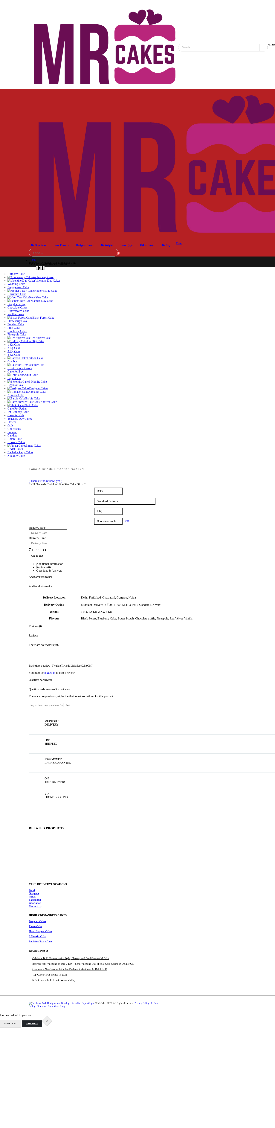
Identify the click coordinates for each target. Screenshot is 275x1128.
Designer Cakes (84, 245)
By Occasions (38, 245)
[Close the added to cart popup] (46, 1021)
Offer (179, 243)
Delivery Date (37, 527)
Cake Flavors (61, 245)
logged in (49, 672)
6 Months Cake (37, 936)
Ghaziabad (35, 902)
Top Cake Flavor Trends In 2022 (49, 974)
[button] (30, 566)
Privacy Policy (142, 1003)
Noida (32, 896)
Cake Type (126, 245)
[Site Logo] (103, 47)
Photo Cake (35, 926)
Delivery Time (37, 538)
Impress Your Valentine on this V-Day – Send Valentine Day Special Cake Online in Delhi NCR (83, 963)
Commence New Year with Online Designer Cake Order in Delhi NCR (69, 969)
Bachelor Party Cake (40, 941)
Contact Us (35, 906)
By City (166, 245)
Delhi (32, 890)
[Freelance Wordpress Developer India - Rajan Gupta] (61, 1003)
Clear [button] (126, 520)
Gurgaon (34, 893)
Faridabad (35, 899)
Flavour (34, 518)
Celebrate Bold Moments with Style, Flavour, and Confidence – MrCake (70, 958)
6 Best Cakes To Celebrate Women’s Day (54, 980)
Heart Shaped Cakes (40, 931)
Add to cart (37, 555)
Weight (33, 508)
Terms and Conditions (48, 1006)
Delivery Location (38, 488)
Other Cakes (147, 245)
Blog (62, 1006)
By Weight (107, 245)
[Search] (263, 47)
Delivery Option (37, 498)
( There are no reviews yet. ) (45, 481)
